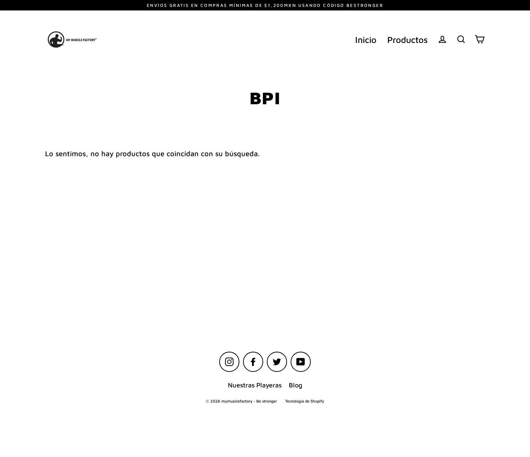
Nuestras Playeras (255, 385)
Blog (295, 385)
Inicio (365, 39)
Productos (407, 39)
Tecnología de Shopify (304, 401)
